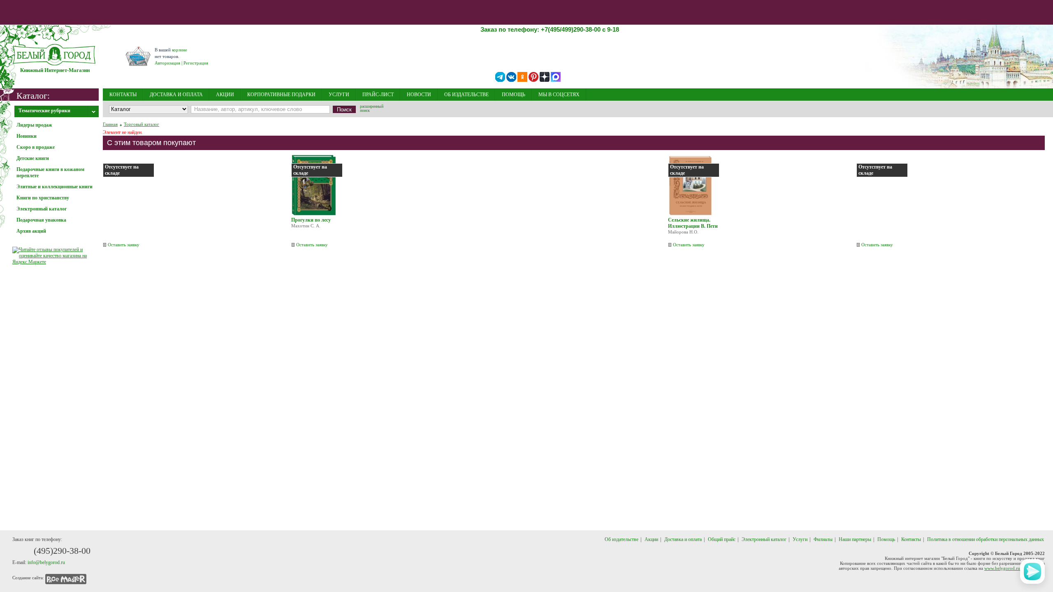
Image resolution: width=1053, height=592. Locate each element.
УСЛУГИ (339, 94)
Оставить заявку (123, 244)
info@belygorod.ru (46, 562)
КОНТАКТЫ (123, 94)
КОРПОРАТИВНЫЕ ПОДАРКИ (281, 94)
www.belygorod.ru (1002, 568)
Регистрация (195, 62)
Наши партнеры (855, 539)
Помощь (886, 539)
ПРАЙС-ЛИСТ (378, 94)
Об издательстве (621, 539)
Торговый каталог (141, 124)
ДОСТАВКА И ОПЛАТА (176, 94)
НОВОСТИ (419, 94)
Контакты (911, 539)
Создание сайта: (28, 577)
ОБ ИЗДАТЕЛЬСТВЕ (466, 94)
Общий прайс (721, 539)
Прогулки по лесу (311, 220)
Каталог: (33, 95)
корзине (179, 49)
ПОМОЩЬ (513, 94)
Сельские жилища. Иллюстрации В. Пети (693, 223)
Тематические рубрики (44, 110)
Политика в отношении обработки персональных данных (985, 539)
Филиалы (823, 539)
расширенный (371, 109)
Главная (110, 124)
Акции (651, 539)
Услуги (800, 539)
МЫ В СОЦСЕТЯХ (559, 94)
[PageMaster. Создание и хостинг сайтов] (65, 577)
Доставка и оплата (683, 539)
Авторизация (167, 62)
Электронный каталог (764, 539)
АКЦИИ (225, 94)
